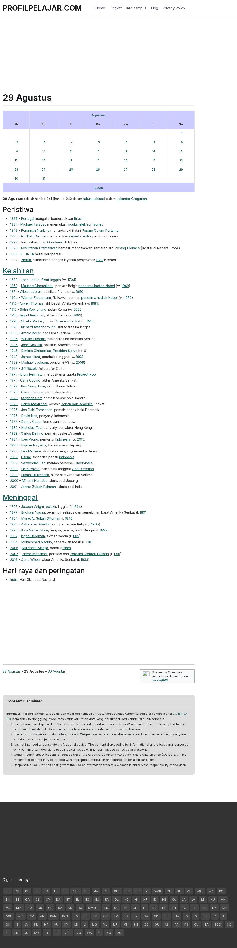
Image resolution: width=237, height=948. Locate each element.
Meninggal (20, 497)
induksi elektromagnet (85, 224)
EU (97, 899)
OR (157, 924)
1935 (14, 339)
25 (71, 169)
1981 (13, 254)
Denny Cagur (31, 421)
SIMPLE (93, 908)
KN (36, 924)
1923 (13, 327)
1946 (14, 350)
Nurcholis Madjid (35, 548)
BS (85, 916)
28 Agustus (12, 671)
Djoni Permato (31, 374)
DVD (99, 260)
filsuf (45, 280)
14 (153, 151)
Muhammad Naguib (36, 542)
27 (126, 169)
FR (56, 891)
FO (126, 916)
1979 (128, 297)
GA (145, 916)
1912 (13, 309)
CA (27, 899)
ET (68, 899)
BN (8, 899)
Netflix (26, 260)
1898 (14, 242)
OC (146, 924)
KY (66, 924)
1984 (14, 439)
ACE (9, 916)
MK (223, 899)
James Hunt (30, 356)
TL (47, 933)
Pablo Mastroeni (34, 404)
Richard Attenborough (38, 327)
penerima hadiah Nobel (96, 286)
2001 (13, 486)
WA (89, 933)
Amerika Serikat (68, 321)
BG (221, 891)
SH (135, 908)
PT (106, 891)
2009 (80, 362)
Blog (154, 8)
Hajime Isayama (33, 445)
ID (154, 899)
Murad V (27, 518)
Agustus (98, 115)
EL (77, 899)
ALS (20, 916)
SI (7, 933)
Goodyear (55, 242)
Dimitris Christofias (36, 350)
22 (181, 160)
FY (135, 916)
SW (36, 933)
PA (176, 924)
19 (98, 160)
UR (204, 908)
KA (174, 899)
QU (196, 924)
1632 (13, 280)
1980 (14, 427)
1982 (77, 315)
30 (16, 178)
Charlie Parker (32, 321)
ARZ (75, 891)
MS (8, 908)
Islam (66, 548)
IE (223, 916)
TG (184, 908)
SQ (229, 924)
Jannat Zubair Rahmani (38, 486)
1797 (14, 506)
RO (80, 908)
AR (17, 891)
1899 (103, 530)
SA (207, 924)
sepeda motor (80, 236)
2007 (14, 554)
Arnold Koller (31, 333)
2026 (98, 188)
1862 (13, 286)
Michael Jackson (34, 362)
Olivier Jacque (32, 392)
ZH (169, 891)
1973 (14, 392)
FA (107, 899)
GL (116, 899)
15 (180, 151)
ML (105, 924)
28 (153, 169)
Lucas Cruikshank (35, 475)
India (14, 579)
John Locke (30, 280)
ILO (205, 916)
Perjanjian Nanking (35, 230)
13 (125, 151)
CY (48, 899)
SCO (218, 924)
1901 (89, 542)
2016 (13, 559)
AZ (211, 891)
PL (7, 891)
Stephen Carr (31, 398)
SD (16, 933)
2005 (14, 548)
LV (193, 899)
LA (184, 899)
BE (17, 899)
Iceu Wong (29, 439)
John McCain (31, 345)
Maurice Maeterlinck (37, 286)
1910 (13, 303)
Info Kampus (136, 8)
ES (46, 891)
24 (43, 169)
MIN (19, 908)
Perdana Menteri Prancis (89, 554)
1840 (68, 518)
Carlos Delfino (32, 433)
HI (136, 899)
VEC (68, 933)
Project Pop (86, 374)
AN (42, 916)
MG (94, 924)
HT (46, 924)
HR (145, 899)
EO (87, 899)
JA (96, 891)
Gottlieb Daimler (34, 236)
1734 (77, 506)
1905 (95, 524)
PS (186, 924)
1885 (14, 236)
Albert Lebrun (31, 291)
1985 (94, 303)
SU (26, 933)
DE (27, 891)
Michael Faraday (33, 224)
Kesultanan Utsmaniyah (39, 248)
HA (177, 916)
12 (98, 151)
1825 (13, 218)
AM (31, 916)
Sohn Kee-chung (33, 309)
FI (144, 908)
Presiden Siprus (65, 350)
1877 (14, 512)
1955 (90, 321)
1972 (13, 386)
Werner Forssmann (36, 297)
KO (127, 899)
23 (16, 169)
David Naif (29, 416)
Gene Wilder (30, 559)
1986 (14, 445)
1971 (13, 374)
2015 (80, 439)
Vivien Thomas (32, 303)
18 (70, 160)
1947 (14, 356)
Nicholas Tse (31, 427)
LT (203, 899)
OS (8, 924)
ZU (119, 933)
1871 (13, 291)
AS (167, 924)
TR (194, 908)
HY (214, 908)
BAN (53, 916)
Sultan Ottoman (48, 518)
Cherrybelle (84, 463)
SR (125, 908)
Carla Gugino (30, 380)
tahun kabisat (93, 198)
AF (189, 891)
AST (200, 891)
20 (126, 160)
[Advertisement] (118, 48)
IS (17, 924)
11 (71, 151)
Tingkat (116, 8)
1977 (14, 421)
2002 (77, 309)
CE (50, 908)
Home (100, 8)
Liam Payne (30, 469)
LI (85, 924)
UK (138, 891)
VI (147, 891)
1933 (14, 333)
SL (116, 908)
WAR (157, 891)
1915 (13, 315)
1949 (125, 286)
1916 (117, 554)
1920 (13, 321)
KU (56, 924)
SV (128, 891)
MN (126, 924)
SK (106, 908)
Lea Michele (31, 451)
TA (154, 908)
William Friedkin (33, 339)
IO (186, 916)
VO (79, 933)
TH (174, 908)
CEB (117, 891)
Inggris (55, 280)
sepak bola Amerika (77, 404)
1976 (14, 398)
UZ (60, 908)
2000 (14, 480)
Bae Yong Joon (33, 386)
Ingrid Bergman (32, 315)
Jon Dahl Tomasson (36, 410)
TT (164, 908)
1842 (13, 230)
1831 (13, 224)
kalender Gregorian (132, 198)
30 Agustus (57, 671)
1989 (14, 457)
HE (164, 899)
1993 (79, 356)
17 (43, 160)
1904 (14, 297)
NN (40, 908)
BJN (65, 916)
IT (65, 891)
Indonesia (62, 439)
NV (116, 916)
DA (58, 899)
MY (224, 908)
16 (16, 160)
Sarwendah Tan (33, 463)
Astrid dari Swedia (35, 524)
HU (213, 899)
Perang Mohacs (127, 248)
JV (26, 924)
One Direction (83, 469)
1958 (14, 362)
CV (105, 916)
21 (153, 160)
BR (95, 916)
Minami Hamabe (34, 480)
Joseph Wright (32, 506)
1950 (79, 291)
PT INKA (27, 254)
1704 (71, 280)
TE (57, 933)
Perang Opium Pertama (100, 230)
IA (215, 916)
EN (37, 891)
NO (30, 908)
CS (38, 899)
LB (76, 924)
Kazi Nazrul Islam (34, 530)
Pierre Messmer (34, 554)
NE (136, 924)
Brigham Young (33, 512)
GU (166, 916)
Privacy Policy (174, 8)
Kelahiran (18, 271)
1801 (143, 512)
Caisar (26, 457)
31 (43, 178)
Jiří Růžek (29, 368)
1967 (14, 368)
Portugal (27, 218)
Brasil (78, 218)
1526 (13, 248)
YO (109, 933)
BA (76, 916)
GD (156, 916)
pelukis (51, 506)
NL (86, 891)
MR (115, 924)
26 (98, 169)
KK (70, 908)
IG (195, 916)
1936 (14, 345)
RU (179, 891)
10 (43, 151)
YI (99, 933)
